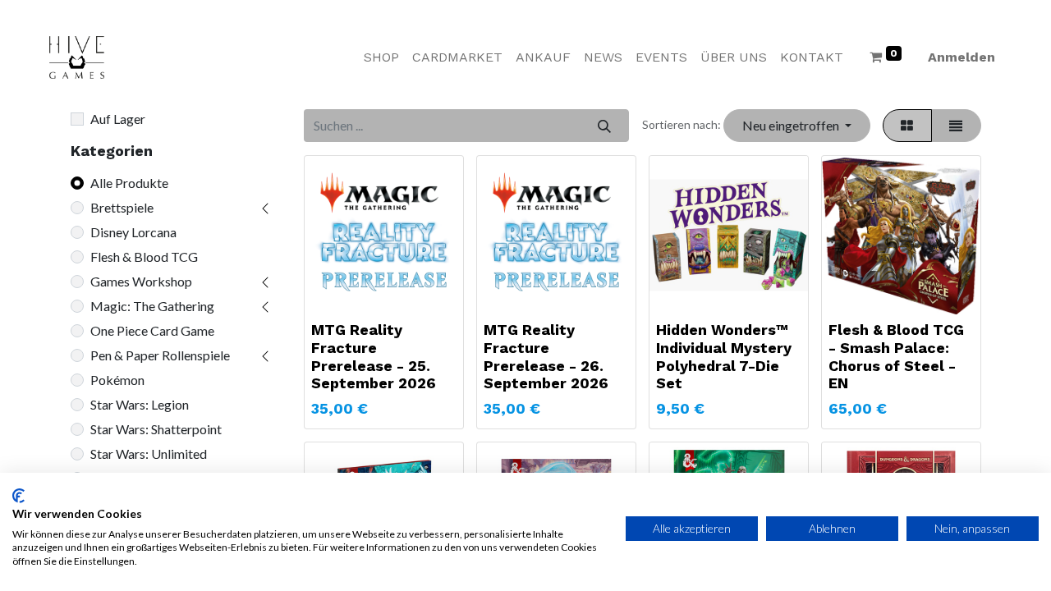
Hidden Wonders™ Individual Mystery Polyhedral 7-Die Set (724, 356)
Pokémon (117, 379)
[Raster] (907, 125)
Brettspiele (122, 207)
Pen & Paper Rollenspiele (160, 355)
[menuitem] (381, 57)
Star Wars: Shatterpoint (156, 429)
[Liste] (956, 125)
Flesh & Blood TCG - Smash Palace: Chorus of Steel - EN (896, 356)
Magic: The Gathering (152, 306)
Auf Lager (117, 118)
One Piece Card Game (152, 330)
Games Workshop (141, 281)
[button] (796, 125)
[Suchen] (604, 125)
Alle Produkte (129, 182)
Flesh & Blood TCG (144, 256)
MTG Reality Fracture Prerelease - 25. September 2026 (373, 356)
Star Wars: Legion (139, 404)
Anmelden (961, 57)
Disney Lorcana (133, 232)
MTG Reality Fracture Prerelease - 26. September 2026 (546, 356)
